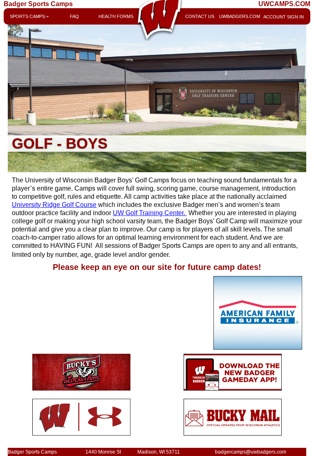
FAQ (74, 16)
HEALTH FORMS (116, 16)
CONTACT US (199, 16)
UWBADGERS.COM (239, 16)
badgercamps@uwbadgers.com (250, 452)
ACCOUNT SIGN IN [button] (281, 16)
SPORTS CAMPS (27, 16)
